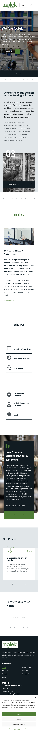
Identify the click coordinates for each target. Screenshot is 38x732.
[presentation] (8, 40)
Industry (5, 671)
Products (5, 674)
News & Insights (27, 667)
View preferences (19, 724)
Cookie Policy (16, 729)
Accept (19, 714)
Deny (19, 719)
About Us (25, 671)
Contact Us (26, 674)
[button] (35, 697)
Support (19, 74)
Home (4, 667)
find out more (9, 301)
